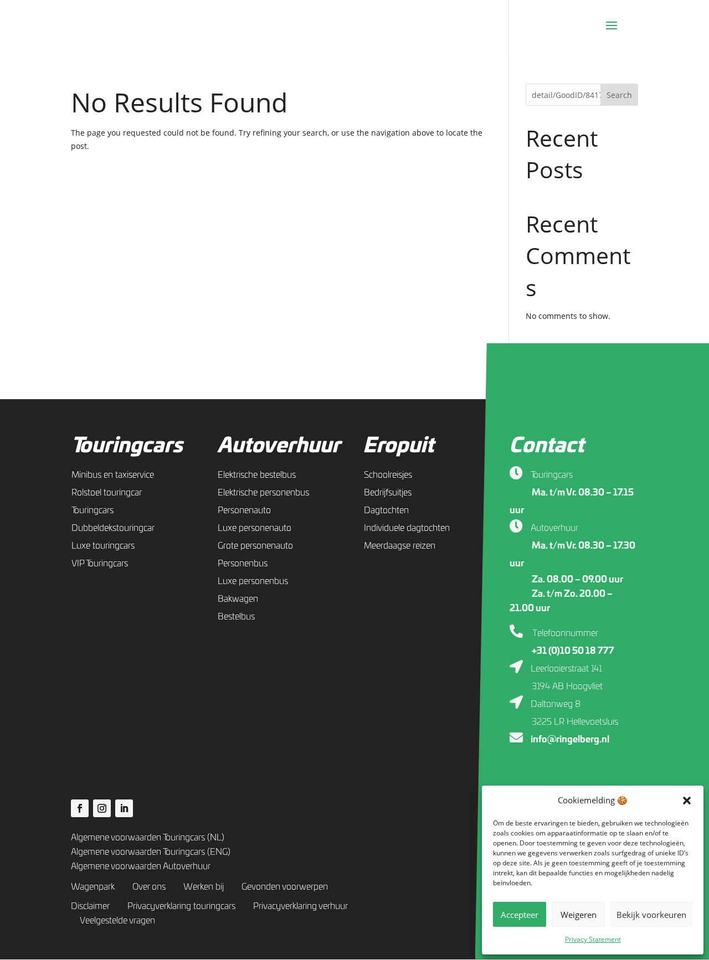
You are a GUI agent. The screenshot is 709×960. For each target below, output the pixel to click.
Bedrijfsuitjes (388, 492)
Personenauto (244, 510)
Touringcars (127, 446)
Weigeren (579, 914)
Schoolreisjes (388, 475)
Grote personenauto (255, 545)
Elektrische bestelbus (257, 475)
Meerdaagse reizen (399, 545)
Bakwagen (238, 599)
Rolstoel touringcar (106, 492)
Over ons (149, 886)
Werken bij (203, 886)
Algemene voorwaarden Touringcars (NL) (147, 837)
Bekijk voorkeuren (651, 914)
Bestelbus (236, 616)
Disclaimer (90, 906)
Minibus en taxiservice (112, 475)
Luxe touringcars (103, 545)
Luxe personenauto (254, 528)
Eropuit (398, 446)
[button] (686, 800)
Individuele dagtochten (407, 528)
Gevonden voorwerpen (285, 886)
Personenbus (243, 563)
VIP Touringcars (99, 563)
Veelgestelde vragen (117, 920)
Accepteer (519, 914)
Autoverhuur (278, 446)
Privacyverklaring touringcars (181, 906)
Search (619, 95)
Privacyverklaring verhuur (300, 906)
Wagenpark (93, 886)
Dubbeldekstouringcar (113, 528)
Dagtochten (386, 510)
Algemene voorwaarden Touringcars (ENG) (150, 852)
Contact (546, 446)
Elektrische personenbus (263, 492)
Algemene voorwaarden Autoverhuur (140, 866)
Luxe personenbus (253, 581)
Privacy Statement (593, 939)
